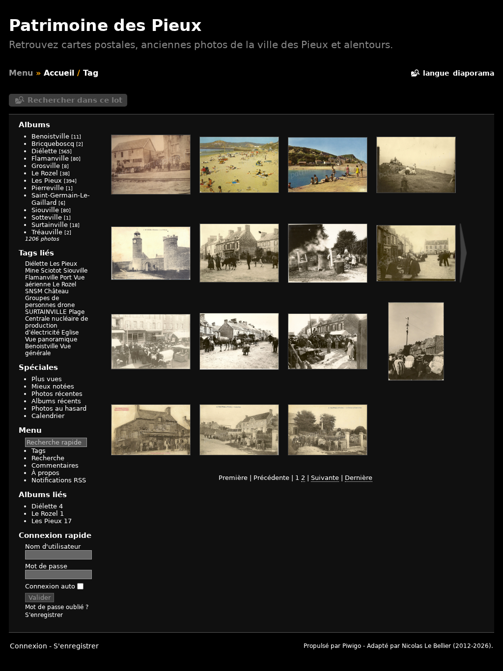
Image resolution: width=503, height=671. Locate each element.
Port (66, 277)
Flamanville (50, 158)
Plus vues (46, 379)
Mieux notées (52, 386)
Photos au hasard (58, 408)
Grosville (45, 165)
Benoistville (50, 136)
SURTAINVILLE (46, 311)
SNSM (33, 291)
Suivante (325, 477)
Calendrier (47, 415)
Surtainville (49, 224)
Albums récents (56, 401)
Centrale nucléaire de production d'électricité (56, 325)
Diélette (44, 151)
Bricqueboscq (52, 143)
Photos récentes (57, 393)
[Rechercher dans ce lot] (414, 73)
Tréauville (46, 232)
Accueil (59, 73)
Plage (76, 311)
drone (66, 305)
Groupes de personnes (42, 301)
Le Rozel (44, 173)
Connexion (28, 646)
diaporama (473, 73)
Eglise (70, 332)
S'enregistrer (44, 615)
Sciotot (51, 270)
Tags (38, 450)
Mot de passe (46, 566)
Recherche (47, 458)
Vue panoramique (51, 339)
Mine (32, 270)
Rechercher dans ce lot (75, 100)
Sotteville (46, 217)
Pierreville (47, 188)
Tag (90, 73)
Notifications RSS (58, 480)
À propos (45, 472)
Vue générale (48, 350)
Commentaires (55, 465)
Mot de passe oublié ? (56, 607)
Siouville (45, 210)
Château (56, 291)
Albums (34, 124)
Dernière (358, 477)
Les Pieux (46, 180)
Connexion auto (51, 586)
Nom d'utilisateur (53, 546)
